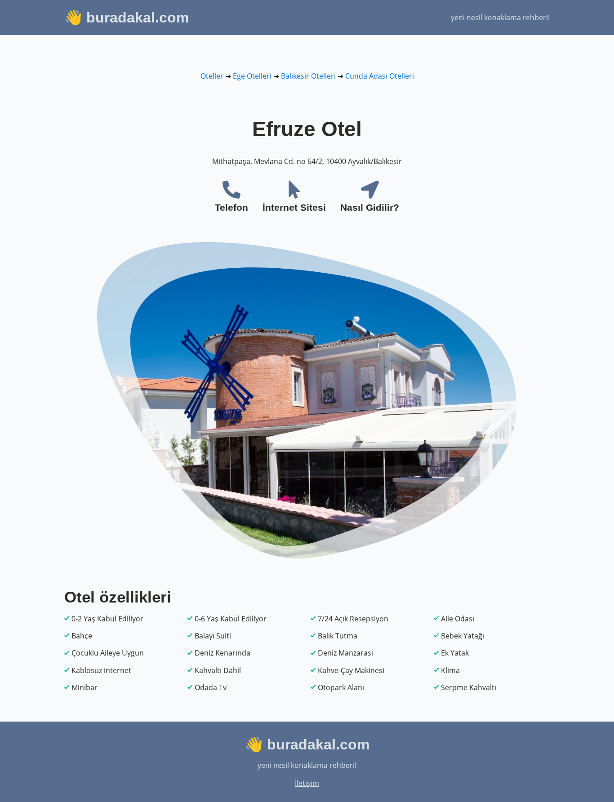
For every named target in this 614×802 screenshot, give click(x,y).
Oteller (211, 76)
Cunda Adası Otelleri (379, 76)
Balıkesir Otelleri (308, 76)
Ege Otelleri (252, 76)
